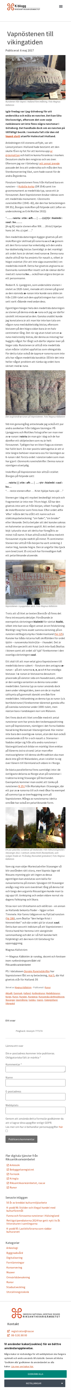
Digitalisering (14, 1257)
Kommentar (14, 1064)
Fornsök (14, 1174)
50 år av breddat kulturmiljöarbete (26, 1202)
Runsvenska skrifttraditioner (51, 996)
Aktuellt (9, 993)
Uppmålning (21, 1000)
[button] (61, 7)
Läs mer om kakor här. (22, 1366)
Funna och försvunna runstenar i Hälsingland (32, 1215)
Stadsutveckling (15, 1287)
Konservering (14, 1267)
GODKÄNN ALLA (35, 1374)
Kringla (14, 1178)
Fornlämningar (15, 1262)
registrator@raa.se (22, 1331)
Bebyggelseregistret (22, 1169)
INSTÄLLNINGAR (33, 1383)
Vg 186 (10, 918)
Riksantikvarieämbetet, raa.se (27, 1183)
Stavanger (10, 1000)
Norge (8, 996)
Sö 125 (59, 634)
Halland (27, 993)
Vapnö (40, 1000)
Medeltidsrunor (53, 993)
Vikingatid (10, 1003)
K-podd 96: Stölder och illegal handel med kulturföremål (30, 1209)
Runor (48, 987)
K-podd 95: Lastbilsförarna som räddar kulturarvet (29, 1230)
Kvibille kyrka (26, 186)
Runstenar (32, 996)
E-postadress (13, 1091)
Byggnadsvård (14, 1253)
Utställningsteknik (17, 1292)
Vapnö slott (13, 136)
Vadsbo (32, 1000)
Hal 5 (51, 975)
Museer (10, 1272)
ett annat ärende (49, 163)
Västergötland (50, 1000)
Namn (9, 1077)
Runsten (23, 996)
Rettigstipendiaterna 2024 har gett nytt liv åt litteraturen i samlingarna (33, 1222)
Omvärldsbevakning (18, 1277)
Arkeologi (12, 1248)
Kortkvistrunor (38, 993)
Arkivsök (15, 1165)
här (61, 1127)
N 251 (21, 786)
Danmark (18, 993)
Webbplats (12, 1105)
